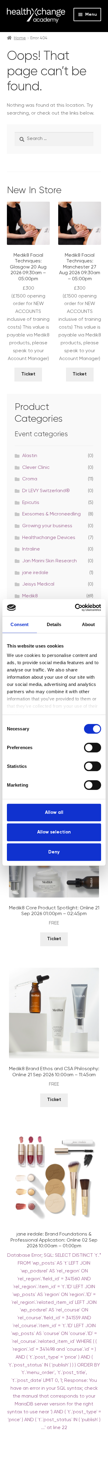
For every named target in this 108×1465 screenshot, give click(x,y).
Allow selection (54, 832)
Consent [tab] (19, 624)
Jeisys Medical (38, 584)
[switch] (92, 747)
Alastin (29, 455)
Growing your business (47, 526)
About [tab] (88, 624)
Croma (29, 479)
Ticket (28, 374)
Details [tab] (54, 624)
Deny (54, 852)
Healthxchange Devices (48, 537)
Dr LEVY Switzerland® (46, 491)
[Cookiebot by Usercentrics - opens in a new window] (76, 608)
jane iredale (35, 572)
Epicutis (30, 502)
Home (20, 38)
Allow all (54, 812)
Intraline (31, 549)
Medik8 (30, 596)
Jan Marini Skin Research (49, 561)
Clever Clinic (36, 467)
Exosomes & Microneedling (51, 514)
